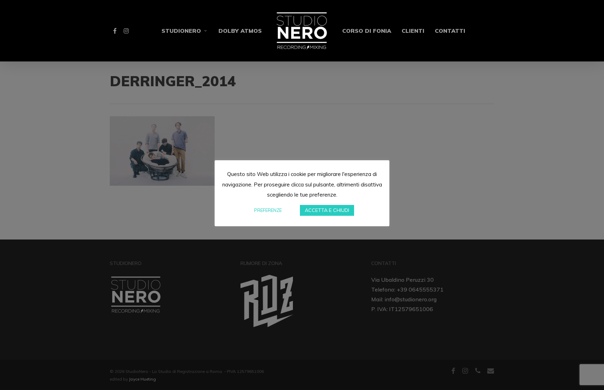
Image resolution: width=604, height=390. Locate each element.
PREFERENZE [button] (268, 210)
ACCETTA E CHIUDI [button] (327, 210)
